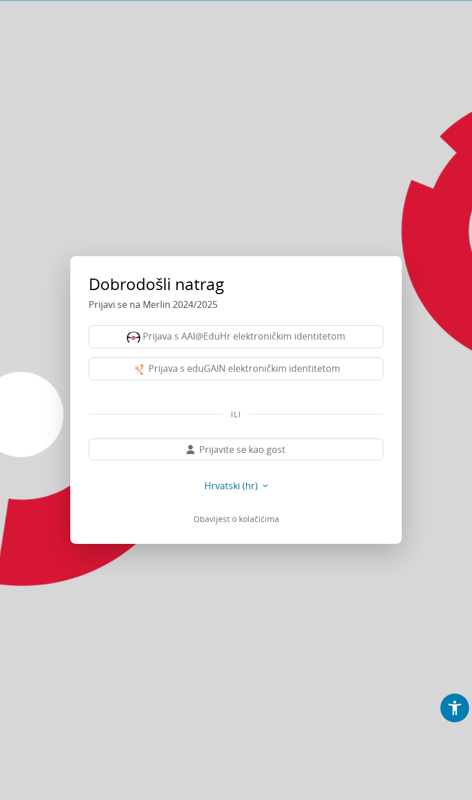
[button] (454, 708)
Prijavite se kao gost (242, 449)
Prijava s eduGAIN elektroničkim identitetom (243, 368)
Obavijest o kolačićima (236, 518)
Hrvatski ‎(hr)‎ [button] (232, 485)
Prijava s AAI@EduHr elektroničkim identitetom (242, 336)
